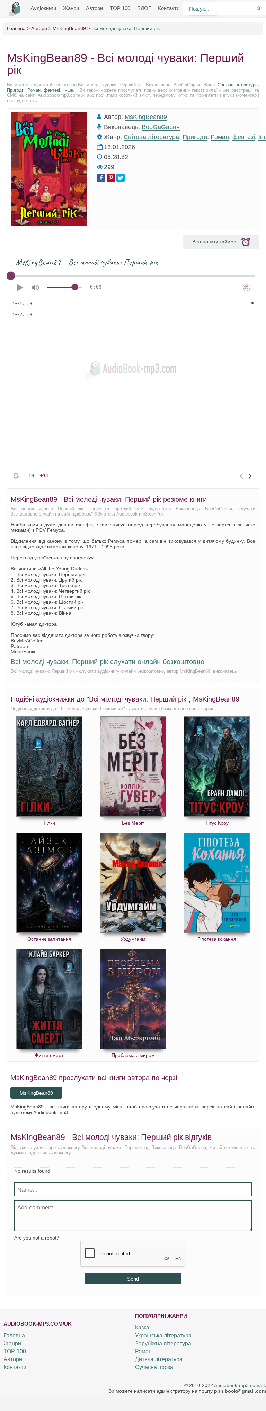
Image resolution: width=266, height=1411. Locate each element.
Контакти (168, 8)
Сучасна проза (154, 1367)
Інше (68, 90)
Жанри (71, 8)
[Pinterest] (111, 178)
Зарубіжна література (163, 1343)
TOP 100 (120, 8)
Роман (34, 90)
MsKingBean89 (146, 116)
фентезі (52, 90)
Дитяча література (159, 1359)
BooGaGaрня (161, 126)
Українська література (163, 1335)
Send (133, 1279)
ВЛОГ (144, 8)
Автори (94, 8)
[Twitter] (120, 178)
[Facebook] (101, 178)
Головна (14, 1335)
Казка (142, 1327)
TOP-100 (14, 1351)
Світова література (238, 84)
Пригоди (15, 90)
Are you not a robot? (36, 1238)
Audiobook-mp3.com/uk (240, 1385)
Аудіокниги (43, 8)
